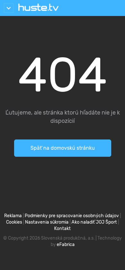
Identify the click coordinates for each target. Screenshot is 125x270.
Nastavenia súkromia (47, 222)
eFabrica (66, 244)
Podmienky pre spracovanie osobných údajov (72, 215)
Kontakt (62, 228)
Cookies (14, 222)
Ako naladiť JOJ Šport (94, 222)
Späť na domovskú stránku (62, 148)
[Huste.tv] (38, 8)
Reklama (13, 215)
